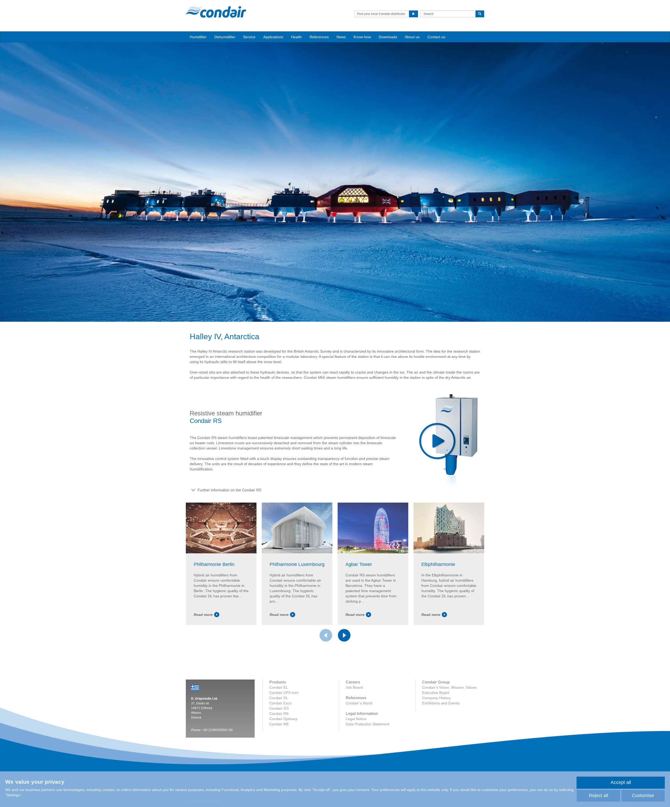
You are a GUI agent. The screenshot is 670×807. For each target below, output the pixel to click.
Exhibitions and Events (441, 703)
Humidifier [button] (198, 37)
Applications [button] (273, 37)
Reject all (598, 795)
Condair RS (278, 713)
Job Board (354, 687)
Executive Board (435, 693)
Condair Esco (280, 703)
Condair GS (279, 708)
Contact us (436, 37)
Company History (436, 698)
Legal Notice (356, 719)
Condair (216, 12)
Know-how (362, 37)
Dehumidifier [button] (224, 37)
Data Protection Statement (367, 724)
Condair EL (278, 687)
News (341, 37)
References (319, 37)
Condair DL (278, 698)
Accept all (621, 782)
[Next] (344, 635)
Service (249, 37)
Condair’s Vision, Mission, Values (449, 687)
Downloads (388, 37)
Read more (203, 615)
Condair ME (279, 724)
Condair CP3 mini (283, 693)
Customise (643, 795)
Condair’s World (359, 703)
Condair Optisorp (283, 719)
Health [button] (296, 37)
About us (412, 37)
